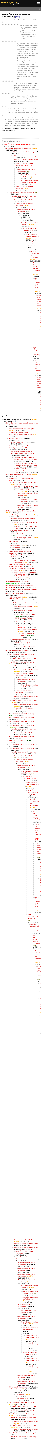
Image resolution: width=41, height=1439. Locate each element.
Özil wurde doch (13, 1387)
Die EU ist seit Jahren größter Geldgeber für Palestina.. (22, 589)
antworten (6, 136)
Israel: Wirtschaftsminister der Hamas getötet (22, 429)
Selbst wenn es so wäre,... (16, 740)
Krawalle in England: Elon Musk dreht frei (21, 515)
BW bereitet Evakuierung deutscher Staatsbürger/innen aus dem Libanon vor (26, 465)
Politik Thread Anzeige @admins (15, 593)
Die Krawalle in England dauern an (18, 530)
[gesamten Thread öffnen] (15, 421)
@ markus (4, 21)
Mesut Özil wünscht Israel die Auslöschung (18, 148)
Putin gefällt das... (14, 541)
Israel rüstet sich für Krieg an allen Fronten (18, 474)
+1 (21, 215)
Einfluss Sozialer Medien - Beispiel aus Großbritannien (22, 511)
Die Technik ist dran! (15, 597)
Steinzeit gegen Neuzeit (15, 438)
